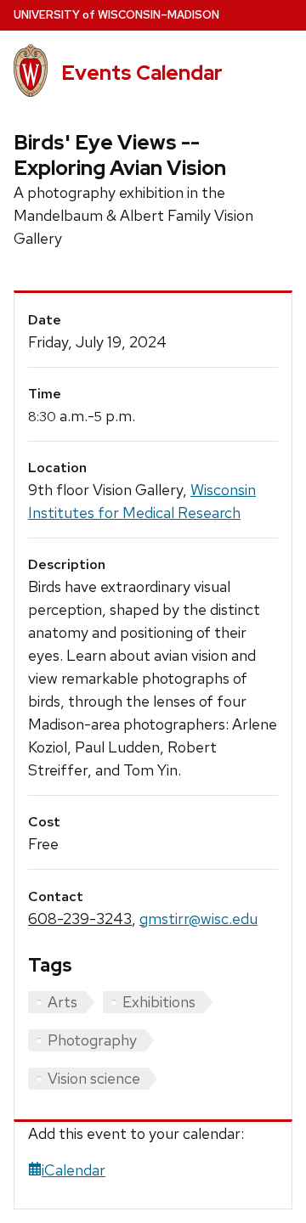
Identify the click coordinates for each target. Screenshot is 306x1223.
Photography (92, 1040)
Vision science (94, 1078)
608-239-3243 (80, 918)
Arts (62, 1002)
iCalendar (73, 1170)
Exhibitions (159, 1002)
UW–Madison (116, 15)
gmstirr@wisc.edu (198, 918)
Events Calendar (142, 72)
